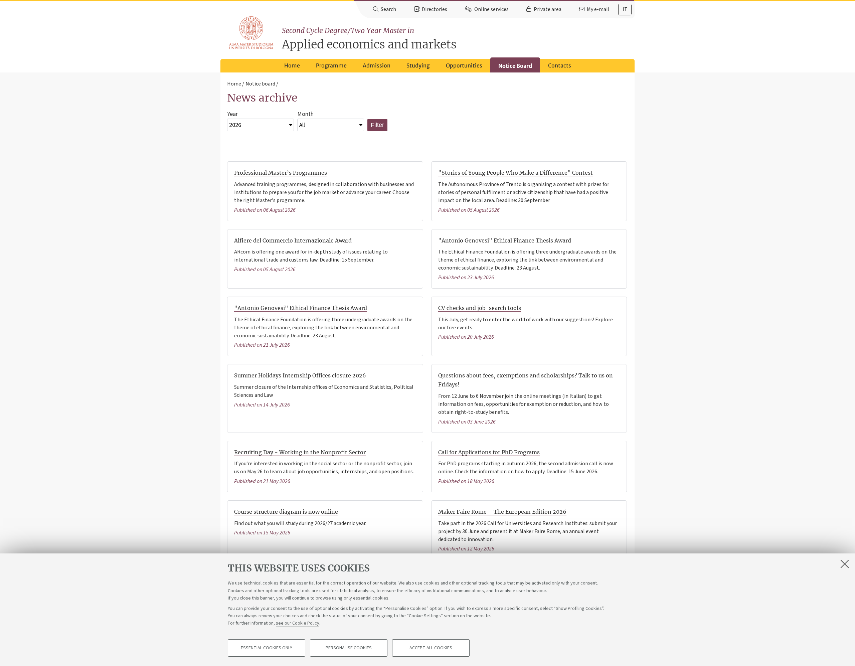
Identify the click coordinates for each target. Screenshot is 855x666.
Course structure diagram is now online (286, 511)
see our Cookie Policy (297, 623)
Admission (376, 65)
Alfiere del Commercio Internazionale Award (293, 240)
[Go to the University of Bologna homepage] (252, 33)
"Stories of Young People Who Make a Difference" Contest (515, 172)
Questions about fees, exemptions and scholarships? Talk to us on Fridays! (525, 380)
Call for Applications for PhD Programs (489, 452)
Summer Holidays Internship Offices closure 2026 (300, 375)
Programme (331, 65)
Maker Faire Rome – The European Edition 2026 (502, 511)
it (625, 9)
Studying (418, 65)
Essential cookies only (266, 648)
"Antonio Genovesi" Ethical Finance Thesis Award (504, 240)
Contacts (559, 65)
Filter (377, 125)
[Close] (844, 563)
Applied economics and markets (369, 38)
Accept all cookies (430, 648)
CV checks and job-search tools (479, 308)
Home (292, 65)
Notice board (260, 84)
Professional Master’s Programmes (280, 172)
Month (305, 114)
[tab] (625, 9)
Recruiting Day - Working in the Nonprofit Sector (300, 452)
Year (232, 114)
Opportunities (464, 65)
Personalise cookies (349, 648)
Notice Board (515, 65)
